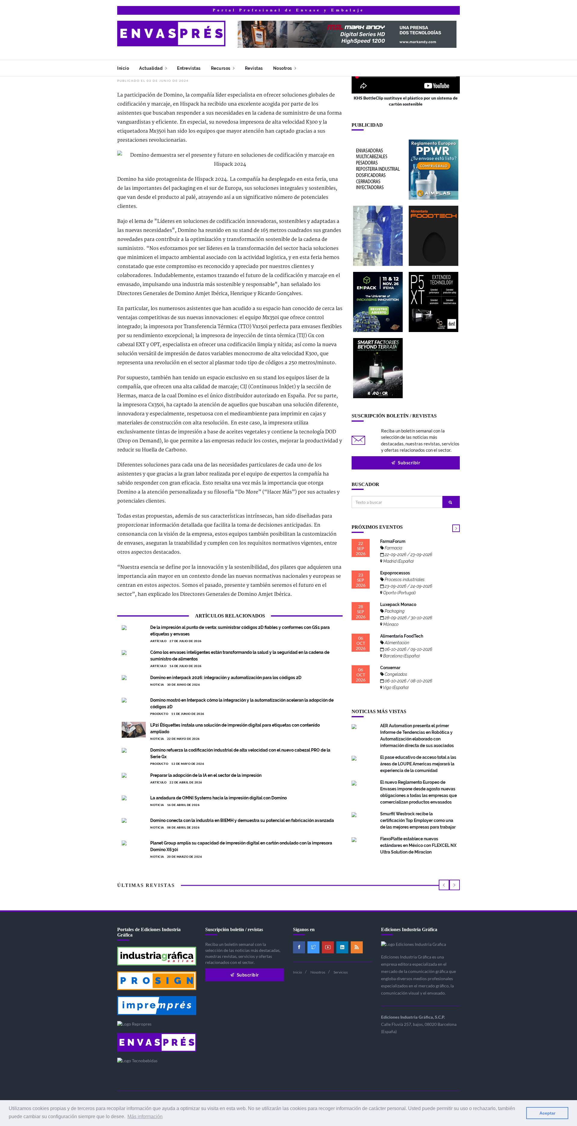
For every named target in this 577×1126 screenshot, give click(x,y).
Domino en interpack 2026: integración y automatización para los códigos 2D (225, 677)
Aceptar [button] (547, 1113)
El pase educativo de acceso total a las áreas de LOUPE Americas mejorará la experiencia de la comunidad (418, 764)
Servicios (341, 972)
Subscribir (408, 462)
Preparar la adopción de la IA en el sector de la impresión (205, 775)
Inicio (123, 68)
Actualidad (151, 68)
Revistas (254, 68)
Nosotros (283, 68)
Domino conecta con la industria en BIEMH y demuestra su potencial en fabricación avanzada (242, 820)
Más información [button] (145, 1116)
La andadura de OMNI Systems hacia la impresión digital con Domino (218, 797)
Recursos (221, 68)
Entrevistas (189, 68)
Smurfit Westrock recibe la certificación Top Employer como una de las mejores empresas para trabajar (418, 820)
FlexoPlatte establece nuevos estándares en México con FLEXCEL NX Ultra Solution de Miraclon (418, 845)
